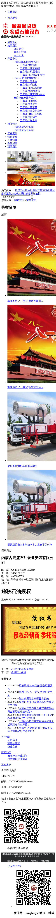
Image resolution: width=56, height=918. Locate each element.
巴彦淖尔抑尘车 (28, 120)
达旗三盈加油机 (23, 190)
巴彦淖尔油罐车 (28, 101)
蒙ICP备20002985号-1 (16, 861)
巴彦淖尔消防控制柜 (31, 88)
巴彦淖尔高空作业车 (31, 110)
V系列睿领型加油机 (29, 193)
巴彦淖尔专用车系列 (25, 97)
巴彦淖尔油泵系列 (30, 68)
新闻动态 (12, 123)
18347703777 (14, 866)
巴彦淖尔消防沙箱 (30, 91)
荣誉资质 (12, 136)
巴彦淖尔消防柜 (28, 84)
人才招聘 (12, 140)
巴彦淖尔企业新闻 (24, 130)
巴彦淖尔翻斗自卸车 (31, 114)
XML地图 (45, 861)
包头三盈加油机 (41, 190)
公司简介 (19, 48)
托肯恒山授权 (18, 672)
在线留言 (12, 11)
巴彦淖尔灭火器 (28, 81)
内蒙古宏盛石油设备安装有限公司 (16, 854)
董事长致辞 (20, 52)
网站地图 (12, 17)
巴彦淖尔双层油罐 (30, 71)
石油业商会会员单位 (22, 669)
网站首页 (12, 42)
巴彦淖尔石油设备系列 (26, 62)
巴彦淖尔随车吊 (28, 107)
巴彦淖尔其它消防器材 (32, 94)
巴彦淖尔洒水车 (28, 104)
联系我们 (12, 146)
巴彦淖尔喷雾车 (28, 117)
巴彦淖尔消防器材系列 (26, 78)
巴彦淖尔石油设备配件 (32, 75)
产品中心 (12, 58)
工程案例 (12, 133)
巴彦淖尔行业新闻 (24, 127)
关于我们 (12, 45)
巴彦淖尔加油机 (28, 65)
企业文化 (19, 55)
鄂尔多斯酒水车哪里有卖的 (34, 698)
